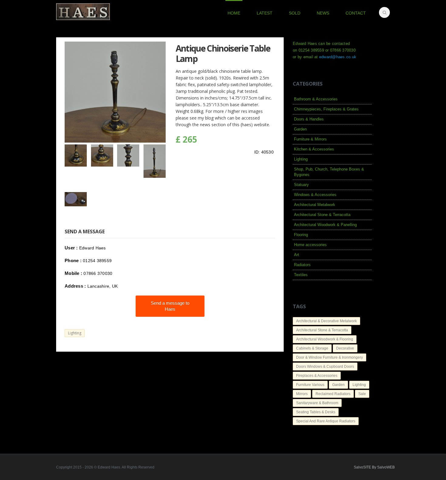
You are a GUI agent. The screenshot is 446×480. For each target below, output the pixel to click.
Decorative (345, 348)
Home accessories (310, 244)
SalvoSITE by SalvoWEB (374, 467)
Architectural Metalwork (314, 204)
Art (296, 254)
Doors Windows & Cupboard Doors (325, 366)
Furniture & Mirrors (310, 139)
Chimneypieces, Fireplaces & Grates (326, 109)
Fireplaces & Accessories (316, 376)
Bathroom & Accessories (316, 99)
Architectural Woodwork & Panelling (325, 224)
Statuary (301, 184)
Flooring (301, 234)
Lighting (74, 333)
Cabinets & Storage (312, 348)
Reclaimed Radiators (333, 394)
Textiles (301, 274)
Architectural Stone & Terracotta (322, 214)
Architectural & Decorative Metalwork (326, 321)
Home (234, 13)
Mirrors (302, 394)
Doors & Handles (309, 119)
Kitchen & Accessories (314, 149)
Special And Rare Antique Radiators (325, 421)
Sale (362, 394)
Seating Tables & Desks (315, 412)
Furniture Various (310, 385)
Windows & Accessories (315, 194)
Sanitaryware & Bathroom (317, 403)
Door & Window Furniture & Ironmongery (329, 357)
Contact (356, 13)
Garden (300, 129)
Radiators (302, 264)
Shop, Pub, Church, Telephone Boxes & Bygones (329, 172)
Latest (264, 13)
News (323, 13)
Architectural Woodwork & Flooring (324, 339)
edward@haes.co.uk (337, 57)
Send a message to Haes (170, 306)
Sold (294, 13)
